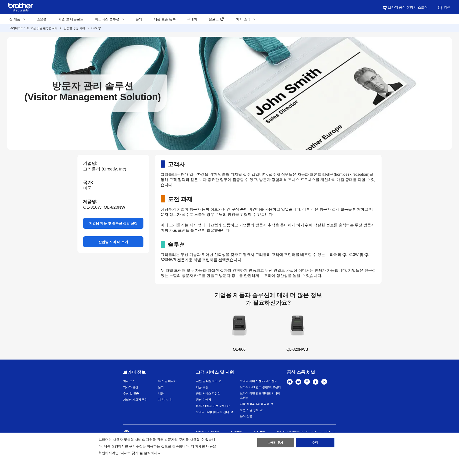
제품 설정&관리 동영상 (254, 404)
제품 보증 (202, 387)
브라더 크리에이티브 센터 (212, 412)
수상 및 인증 (131, 393)
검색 (447, 7)
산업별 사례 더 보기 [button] (113, 242)
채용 (161, 393)
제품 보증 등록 (165, 19)
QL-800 (239, 349)
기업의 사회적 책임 (135, 399)
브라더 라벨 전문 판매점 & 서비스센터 (260, 395)
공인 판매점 (203, 399)
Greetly (96, 28)
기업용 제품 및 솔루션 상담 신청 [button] (113, 223)
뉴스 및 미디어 (167, 381)
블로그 (214, 19)
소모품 (42, 19)
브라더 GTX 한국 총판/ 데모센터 (260, 387)
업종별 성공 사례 (74, 28)
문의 (139, 19)
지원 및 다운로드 (70, 19)
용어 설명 (246, 416)
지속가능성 (165, 399)
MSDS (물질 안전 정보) (211, 406)
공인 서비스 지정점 (208, 393)
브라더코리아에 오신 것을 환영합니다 (33, 28)
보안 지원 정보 (249, 410)
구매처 (192, 19)
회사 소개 (129, 381)
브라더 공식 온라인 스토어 (408, 7)
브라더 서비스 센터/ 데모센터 (258, 381)
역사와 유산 (130, 387)
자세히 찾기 (275, 442)
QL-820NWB (297, 349)
